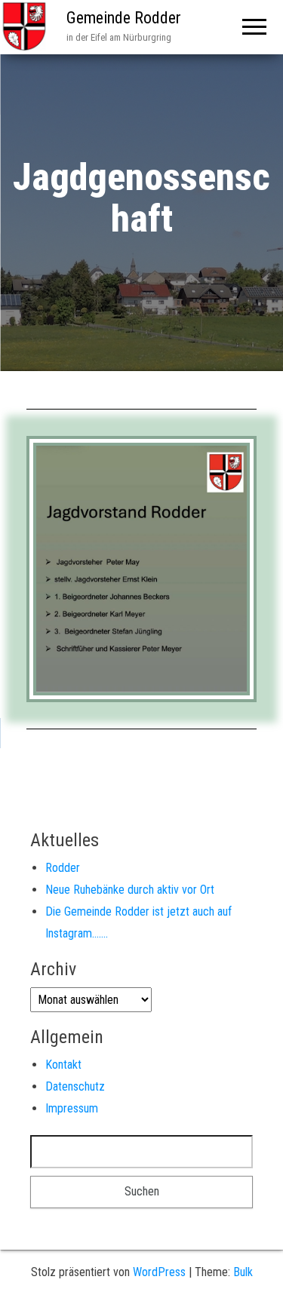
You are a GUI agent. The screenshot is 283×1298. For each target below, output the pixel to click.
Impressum (71, 1108)
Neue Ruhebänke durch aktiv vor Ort (129, 889)
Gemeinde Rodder (123, 17)
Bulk (243, 1272)
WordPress (159, 1272)
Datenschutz (75, 1086)
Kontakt (63, 1064)
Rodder (62, 868)
